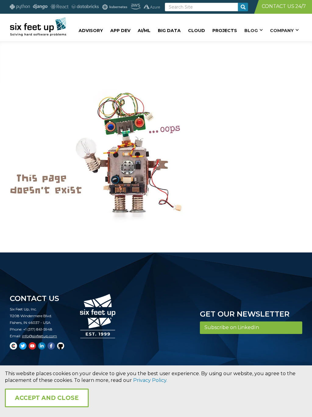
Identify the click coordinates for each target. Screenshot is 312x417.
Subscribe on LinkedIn (231, 327)
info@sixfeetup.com (39, 336)
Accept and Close (47, 397)
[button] (253, 30)
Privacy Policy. (150, 380)
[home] (38, 26)
